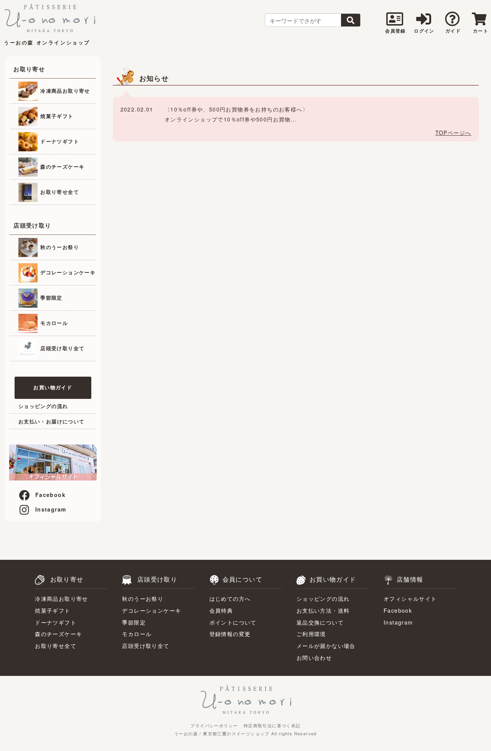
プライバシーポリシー (214, 725)
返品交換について (320, 622)
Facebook (50, 494)
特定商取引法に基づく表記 (272, 725)
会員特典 (221, 610)
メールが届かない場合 (326, 645)
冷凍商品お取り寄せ (64, 90)
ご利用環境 (311, 634)
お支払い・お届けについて (51, 421)
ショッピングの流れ (43, 406)
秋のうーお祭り (58, 246)
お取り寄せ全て (58, 191)
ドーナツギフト (58, 140)
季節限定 (50, 297)
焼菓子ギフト (56, 115)
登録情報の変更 (230, 634)
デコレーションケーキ (67, 271)
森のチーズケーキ (61, 166)
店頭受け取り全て (61, 347)
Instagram (50, 509)
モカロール (53, 322)
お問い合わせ (314, 657)
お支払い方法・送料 (323, 610)
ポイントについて (233, 622)
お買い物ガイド (52, 387)
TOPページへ (453, 132)
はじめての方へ (230, 598)
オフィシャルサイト (410, 598)
